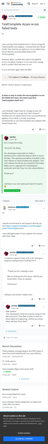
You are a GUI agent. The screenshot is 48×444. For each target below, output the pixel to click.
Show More (12, 331)
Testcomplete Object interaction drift (17, 369)
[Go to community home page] (14, 4)
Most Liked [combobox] (40, 201)
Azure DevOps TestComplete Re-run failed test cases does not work (21, 403)
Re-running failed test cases (14, 394)
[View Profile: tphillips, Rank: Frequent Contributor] (4, 17)
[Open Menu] (44, 10)
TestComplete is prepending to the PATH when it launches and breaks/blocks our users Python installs (22, 352)
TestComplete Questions (11, 10)
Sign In (42, 4)
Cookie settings (24, 433)
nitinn (15, 397)
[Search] (29, 3)
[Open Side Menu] (3, 3)
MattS (14, 374)
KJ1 (15, 407)
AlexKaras (12, 207)
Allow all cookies (24, 439)
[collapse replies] (24, 205)
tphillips (11, 16)
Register (35, 4)
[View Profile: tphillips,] (6, 138)
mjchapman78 (17, 356)
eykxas (14, 364)
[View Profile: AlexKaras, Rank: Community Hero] (4, 208)
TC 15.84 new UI (9, 361)
